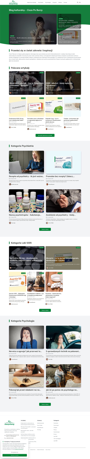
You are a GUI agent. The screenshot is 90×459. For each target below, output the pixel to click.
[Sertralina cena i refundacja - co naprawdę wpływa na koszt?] (36, 107)
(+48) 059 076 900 (9, 438)
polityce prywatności (19, 449)
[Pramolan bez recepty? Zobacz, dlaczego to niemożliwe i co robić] (63, 162)
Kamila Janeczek (15, 184)
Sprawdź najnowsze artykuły (45, 135)
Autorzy (39, 420)
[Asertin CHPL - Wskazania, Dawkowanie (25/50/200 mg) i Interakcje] (17, 282)
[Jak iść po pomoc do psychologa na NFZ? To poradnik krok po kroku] (63, 375)
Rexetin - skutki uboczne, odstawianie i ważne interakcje (29, 38)
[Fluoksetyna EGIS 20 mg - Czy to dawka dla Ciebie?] (17, 107)
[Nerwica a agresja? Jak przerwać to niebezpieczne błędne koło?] (26, 337)
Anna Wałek (50, 92)
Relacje (60, 2)
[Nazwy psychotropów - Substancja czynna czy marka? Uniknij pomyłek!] (26, 200)
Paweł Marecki (15, 92)
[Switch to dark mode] (80, 2)
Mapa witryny (48, 449)
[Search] (77, 2)
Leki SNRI (55, 440)
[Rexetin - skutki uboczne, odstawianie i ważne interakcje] (33, 29)
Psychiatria (40, 2)
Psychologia (48, 2)
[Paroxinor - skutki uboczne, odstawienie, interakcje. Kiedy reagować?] (54, 282)
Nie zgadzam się (14, 452)
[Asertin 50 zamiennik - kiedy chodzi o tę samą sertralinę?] (69, 37)
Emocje (65, 2)
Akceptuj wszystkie (14, 455)
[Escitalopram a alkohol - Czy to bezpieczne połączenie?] (36, 282)
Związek (55, 2)
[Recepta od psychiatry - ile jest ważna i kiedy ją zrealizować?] (26, 162)
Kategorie (56, 420)
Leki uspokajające (57, 438)
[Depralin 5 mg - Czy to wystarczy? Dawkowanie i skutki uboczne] (54, 107)
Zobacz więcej (45, 229)
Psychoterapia (56, 432)
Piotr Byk (13, 223)
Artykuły (23, 420)
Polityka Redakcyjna (40, 449)
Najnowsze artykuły (31, 2)
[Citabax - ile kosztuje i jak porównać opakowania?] (72, 107)
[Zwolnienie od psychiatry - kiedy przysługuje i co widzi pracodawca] (63, 200)
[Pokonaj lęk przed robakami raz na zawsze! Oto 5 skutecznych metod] (26, 375)
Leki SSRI (55, 436)
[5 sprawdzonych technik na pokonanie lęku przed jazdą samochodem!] (63, 337)
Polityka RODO (32, 449)
